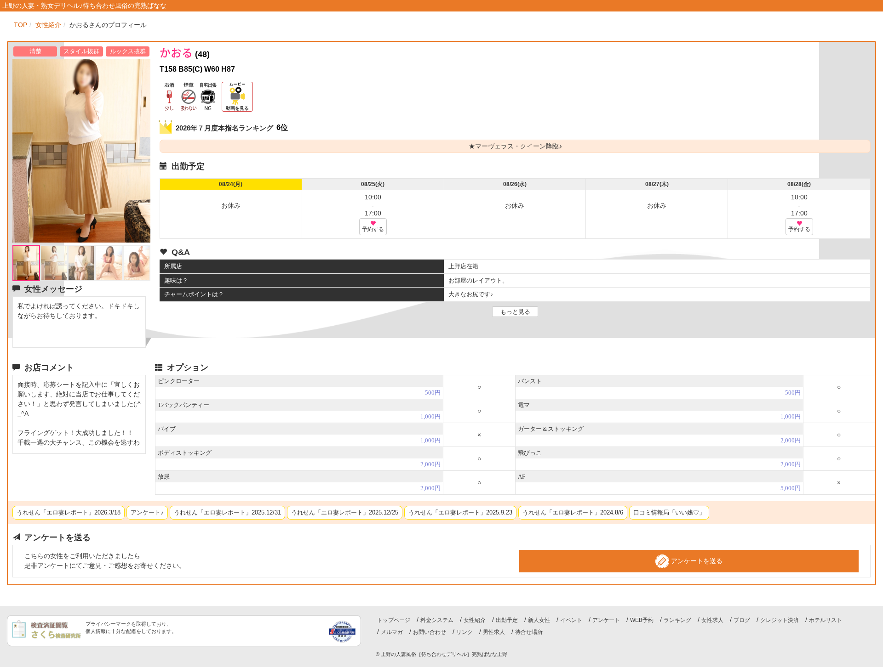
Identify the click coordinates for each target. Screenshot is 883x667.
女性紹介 (475, 620)
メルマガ (392, 632)
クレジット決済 (779, 620)
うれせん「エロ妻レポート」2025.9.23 (460, 512)
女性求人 (712, 620)
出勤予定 (507, 620)
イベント (571, 620)
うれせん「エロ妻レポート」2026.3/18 (68, 512)
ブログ (742, 620)
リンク (464, 632)
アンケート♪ (147, 512)
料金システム (436, 620)
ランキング (677, 620)
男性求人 (494, 632)
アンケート (606, 620)
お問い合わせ (429, 632)
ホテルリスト (825, 620)
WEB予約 (642, 620)
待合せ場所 (529, 632)
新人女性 (539, 620)
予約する (373, 229)
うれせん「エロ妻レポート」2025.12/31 (227, 512)
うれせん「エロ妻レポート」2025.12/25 (344, 512)
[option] (81, 151)
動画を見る (237, 108)
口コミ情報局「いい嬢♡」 (669, 512)
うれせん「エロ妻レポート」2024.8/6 (572, 512)
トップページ (393, 620)
